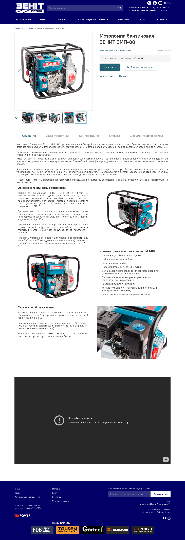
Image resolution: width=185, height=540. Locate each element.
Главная (17, 28)
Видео (126, 76)
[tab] (29, 136)
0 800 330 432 (163, 7)
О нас (17, 489)
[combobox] (85, 8)
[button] (20, 71)
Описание (29, 136)
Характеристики (57, 136)
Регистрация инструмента (27, 497)
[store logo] (29, 8)
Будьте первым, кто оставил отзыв (115, 50)
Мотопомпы (29, 28)
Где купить (110, 67)
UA (169, 3)
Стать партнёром (60, 501)
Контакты (56, 497)
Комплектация (89, 136)
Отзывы (114, 136)
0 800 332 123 (164, 10)
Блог (54, 493)
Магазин (56, 489)
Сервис (18, 493)
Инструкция (108, 76)
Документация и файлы (146, 136)
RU (165, 3)
